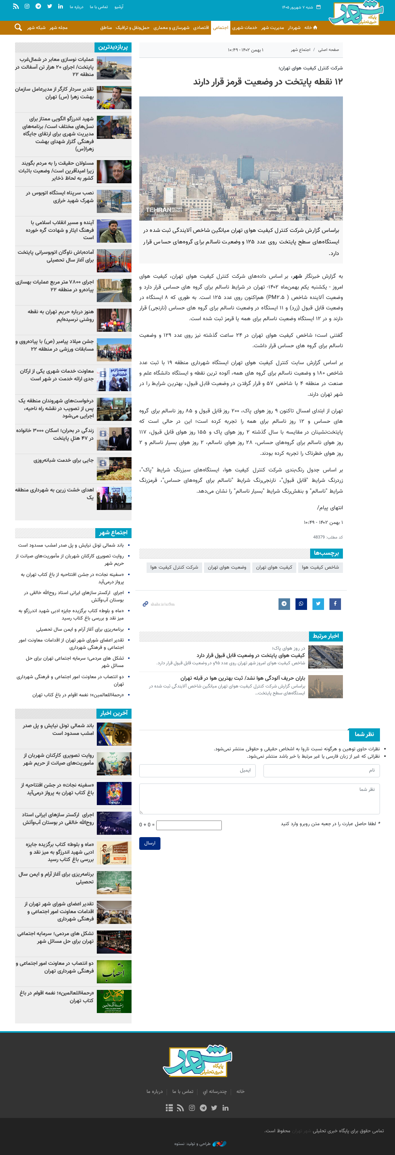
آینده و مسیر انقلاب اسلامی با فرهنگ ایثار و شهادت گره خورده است (60, 230)
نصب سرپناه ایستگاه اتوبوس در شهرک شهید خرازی (60, 197)
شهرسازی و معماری (171, 27)
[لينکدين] (225, 1108)
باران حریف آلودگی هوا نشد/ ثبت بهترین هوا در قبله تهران (243, 678)
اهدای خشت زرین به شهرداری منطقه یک (54, 494)
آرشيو (119, 7)
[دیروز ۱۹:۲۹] (114, 231)
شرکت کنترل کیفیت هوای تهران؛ (311, 68)
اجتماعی (220, 27)
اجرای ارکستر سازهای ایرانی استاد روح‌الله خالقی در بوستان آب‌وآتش (74, 596)
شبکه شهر (36, 27)
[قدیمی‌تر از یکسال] (325, 657)
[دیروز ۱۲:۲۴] (114, 260)
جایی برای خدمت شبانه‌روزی (64, 460)
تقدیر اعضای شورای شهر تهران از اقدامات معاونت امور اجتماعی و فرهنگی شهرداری (71, 644)
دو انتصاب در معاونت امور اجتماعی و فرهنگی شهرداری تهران (70, 680)
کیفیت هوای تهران (274, 567)
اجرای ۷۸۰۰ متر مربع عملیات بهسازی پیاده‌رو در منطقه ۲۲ (54, 286)
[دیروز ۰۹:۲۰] (114, 320)
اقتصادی (201, 27)
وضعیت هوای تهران (227, 567)
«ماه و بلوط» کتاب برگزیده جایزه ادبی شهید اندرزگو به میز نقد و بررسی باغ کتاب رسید (71, 614)
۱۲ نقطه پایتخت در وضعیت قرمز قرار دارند (268, 82)
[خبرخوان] (181, 1108)
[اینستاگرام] (192, 1108)
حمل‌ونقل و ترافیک (133, 27)
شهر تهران (301, 1131)
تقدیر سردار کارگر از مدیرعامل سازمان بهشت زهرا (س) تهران (54, 93)
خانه (308, 27)
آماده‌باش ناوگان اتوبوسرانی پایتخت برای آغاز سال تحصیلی (56, 256)
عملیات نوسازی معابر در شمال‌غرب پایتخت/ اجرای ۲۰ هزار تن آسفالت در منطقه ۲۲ (54, 67)
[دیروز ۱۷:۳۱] (114, 290)
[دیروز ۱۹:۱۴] (114, 127)
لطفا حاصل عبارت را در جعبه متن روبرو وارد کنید (330, 824)
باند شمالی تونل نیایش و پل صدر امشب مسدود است (71, 545)
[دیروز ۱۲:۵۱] (114, 171)
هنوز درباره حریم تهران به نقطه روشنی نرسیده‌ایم (61, 316)
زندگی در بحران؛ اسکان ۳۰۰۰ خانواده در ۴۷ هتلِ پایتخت (55, 435)
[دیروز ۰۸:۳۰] (114, 409)
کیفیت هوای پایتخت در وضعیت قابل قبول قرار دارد (251, 656)
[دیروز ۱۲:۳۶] (114, 201)
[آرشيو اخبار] (169, 1108)
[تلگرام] (203, 1108)
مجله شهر (58, 27)
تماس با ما (99, 7)
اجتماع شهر (301, 50)
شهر (356, 15)
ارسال (149, 843)
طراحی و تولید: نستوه (192, 1144)
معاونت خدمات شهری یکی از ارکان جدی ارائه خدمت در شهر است (57, 375)
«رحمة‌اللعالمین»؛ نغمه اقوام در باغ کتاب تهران (78, 695)
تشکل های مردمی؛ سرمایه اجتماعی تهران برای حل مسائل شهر (75, 662)
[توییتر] (214, 1108)
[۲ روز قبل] (114, 97)
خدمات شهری (244, 27)
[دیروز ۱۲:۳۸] (114, 468)
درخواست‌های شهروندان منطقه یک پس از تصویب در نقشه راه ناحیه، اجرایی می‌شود (56, 408)
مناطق (106, 27)
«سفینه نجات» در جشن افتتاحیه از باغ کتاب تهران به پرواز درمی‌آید (72, 578)
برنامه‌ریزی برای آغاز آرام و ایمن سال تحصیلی (80, 629)
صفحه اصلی (328, 50)
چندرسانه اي (215, 1092)
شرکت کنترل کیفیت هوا (174, 567)
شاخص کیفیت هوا (320, 567)
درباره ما (76, 7)
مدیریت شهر (272, 27)
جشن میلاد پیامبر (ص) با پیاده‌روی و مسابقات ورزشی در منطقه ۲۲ (54, 346)
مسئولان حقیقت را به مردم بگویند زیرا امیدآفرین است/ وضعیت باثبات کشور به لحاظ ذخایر (56, 171)
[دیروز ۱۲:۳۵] (114, 67)
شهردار (294, 27)
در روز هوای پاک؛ (288, 648)
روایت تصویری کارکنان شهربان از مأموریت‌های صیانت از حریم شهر (69, 559)
